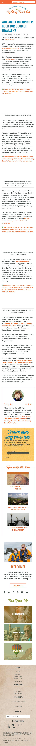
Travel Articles (18, 689)
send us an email (24, 362)
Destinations (18, 691)
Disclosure (18, 681)
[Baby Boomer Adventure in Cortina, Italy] (18, 499)
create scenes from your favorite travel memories (15, 221)
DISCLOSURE (9, 39)
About (18, 671)
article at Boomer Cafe (10, 48)
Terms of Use (18, 676)
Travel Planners (18, 703)
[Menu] (2, 2)
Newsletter (18, 706)
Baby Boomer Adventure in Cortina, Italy (18, 508)
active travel (10, 59)
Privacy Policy (18, 678)
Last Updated (20, 35)
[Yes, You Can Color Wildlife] (18, 478)
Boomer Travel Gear (18, 701)
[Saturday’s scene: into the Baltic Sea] (18, 519)
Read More (18, 585)
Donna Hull (7, 35)
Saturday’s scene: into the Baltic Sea (18, 529)
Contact (18, 674)
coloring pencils (22, 261)
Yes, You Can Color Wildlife (18, 488)
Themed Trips (18, 693)
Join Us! (7, 457)
